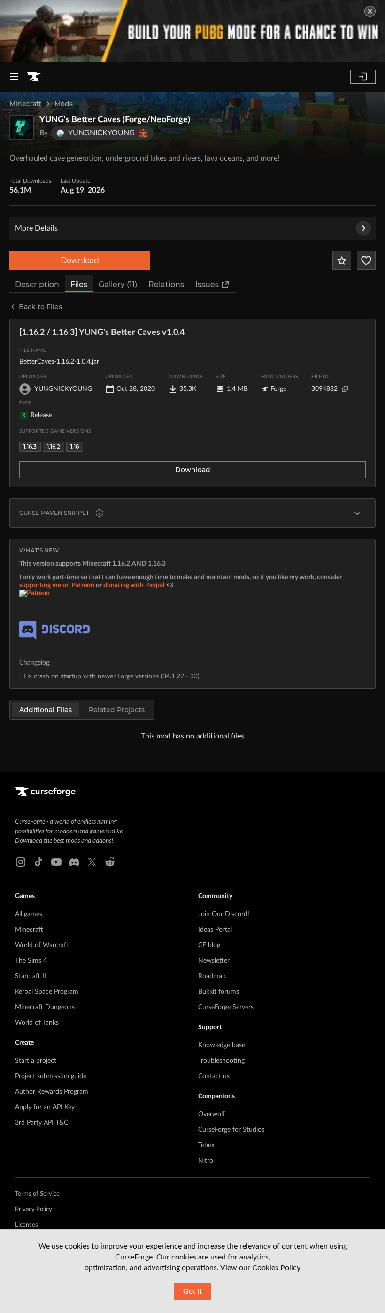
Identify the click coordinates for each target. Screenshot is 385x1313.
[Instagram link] (20, 862)
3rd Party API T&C (41, 1122)
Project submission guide (50, 1076)
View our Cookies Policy (260, 1268)
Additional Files (45, 710)
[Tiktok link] (38, 862)
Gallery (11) (118, 284)
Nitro (205, 1161)
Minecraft (25, 104)
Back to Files (40, 307)
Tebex (206, 1145)
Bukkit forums (218, 991)
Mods (63, 104)
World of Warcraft (42, 945)
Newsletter (214, 960)
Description (37, 284)
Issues (207, 284)
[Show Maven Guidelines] (357, 513)
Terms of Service (37, 1194)
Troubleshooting (221, 1060)
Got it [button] (192, 1291)
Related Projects (117, 710)
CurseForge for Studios (231, 1130)
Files (78, 284)
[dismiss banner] (370, 11)
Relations (166, 284)
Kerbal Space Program (46, 991)
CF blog (209, 945)
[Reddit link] (110, 862)
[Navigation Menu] (14, 76)
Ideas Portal (215, 929)
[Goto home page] (33, 76)
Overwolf (211, 1114)
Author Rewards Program (51, 1091)
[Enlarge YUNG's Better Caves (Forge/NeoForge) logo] (21, 127)
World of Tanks (37, 1022)
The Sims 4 (31, 960)
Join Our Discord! (223, 914)
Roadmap (212, 976)
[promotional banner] (192, 31)
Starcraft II (30, 976)
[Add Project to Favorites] (341, 260)
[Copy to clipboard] (345, 389)
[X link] (92, 862)
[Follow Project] (366, 260)
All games (28, 914)
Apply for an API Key (45, 1107)
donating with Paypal (133, 585)
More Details (36, 228)
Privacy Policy (33, 1209)
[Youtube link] (56, 862)
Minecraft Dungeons (45, 1007)
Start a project (35, 1060)
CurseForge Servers (226, 1007)
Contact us (214, 1076)
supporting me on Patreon (56, 585)
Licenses (26, 1225)
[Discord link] (74, 862)
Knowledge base (221, 1045)
